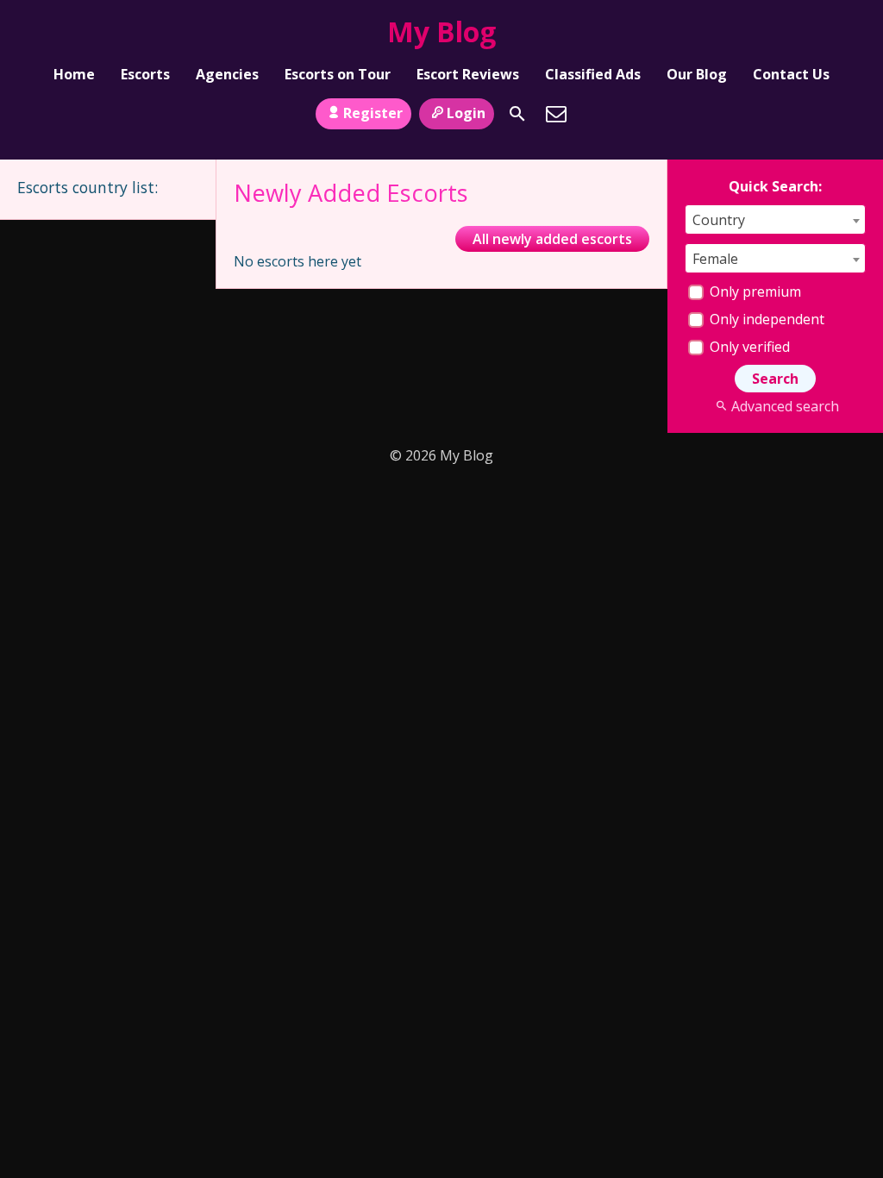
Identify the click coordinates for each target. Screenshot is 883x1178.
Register (373, 112)
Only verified (748, 346)
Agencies (227, 74)
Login (466, 112)
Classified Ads (593, 74)
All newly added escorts (552, 238)
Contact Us (791, 74)
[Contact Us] (556, 113)
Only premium (753, 291)
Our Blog (697, 74)
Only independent (765, 319)
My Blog (441, 31)
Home (74, 74)
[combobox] (775, 219)
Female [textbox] (715, 258)
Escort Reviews (467, 74)
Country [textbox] (718, 219)
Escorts (145, 74)
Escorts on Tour (338, 74)
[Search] (517, 113)
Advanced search (784, 406)
